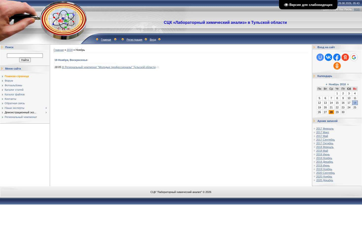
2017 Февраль (325, 128)
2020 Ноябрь (324, 176)
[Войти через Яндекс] (345, 57)
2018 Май (322, 150)
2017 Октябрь (324, 143)
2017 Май (322, 135)
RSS (357, 9)
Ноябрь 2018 (337, 84)
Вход (153, 39)
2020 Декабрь (324, 180)
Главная (106, 39)
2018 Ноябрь (324, 158)
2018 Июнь (323, 154)
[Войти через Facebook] (337, 57)
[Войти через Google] (354, 57)
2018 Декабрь (324, 161)
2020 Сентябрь (325, 172)
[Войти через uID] (320, 57)
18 (354, 102)
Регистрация (134, 39)
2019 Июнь (323, 165)
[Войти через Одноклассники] (337, 66)
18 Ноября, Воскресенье (70, 60)
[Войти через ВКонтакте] (328, 57)
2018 (70, 49)
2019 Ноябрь (324, 169)
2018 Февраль (325, 147)
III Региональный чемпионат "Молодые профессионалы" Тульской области (109, 67)
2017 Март (322, 132)
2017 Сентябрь (325, 139)
